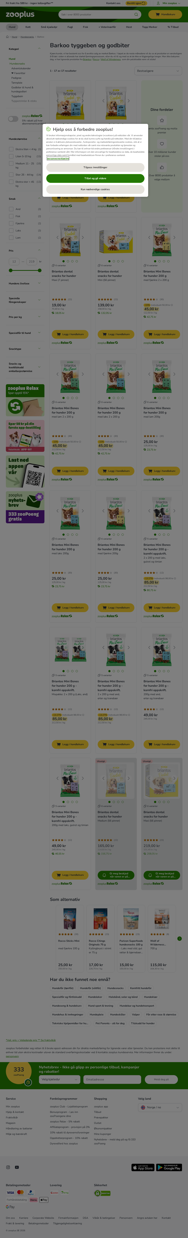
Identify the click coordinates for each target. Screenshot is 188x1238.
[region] (95, 160)
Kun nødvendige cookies (95, 189)
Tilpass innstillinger (95, 167)
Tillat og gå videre (95, 178)
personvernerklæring (58, 158)
